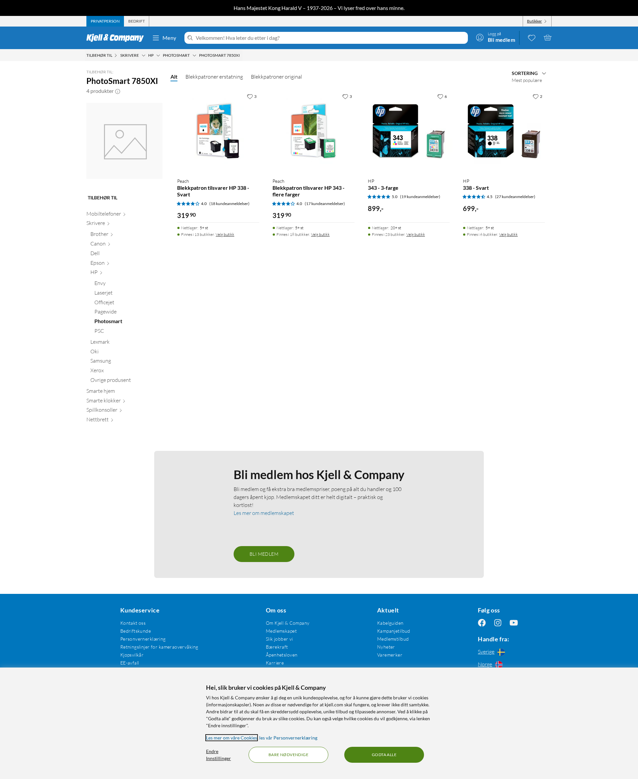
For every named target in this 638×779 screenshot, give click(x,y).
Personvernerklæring (143, 639)
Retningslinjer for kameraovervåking (159, 647)
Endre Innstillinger (218, 754)
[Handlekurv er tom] (548, 37)
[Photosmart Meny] (194, 55)
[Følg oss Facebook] (482, 623)
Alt (173, 76)
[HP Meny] (158, 55)
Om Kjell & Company (288, 623)
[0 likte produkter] (532, 37)
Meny (169, 38)
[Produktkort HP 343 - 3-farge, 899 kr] (409, 131)
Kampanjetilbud (393, 631)
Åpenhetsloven (281, 655)
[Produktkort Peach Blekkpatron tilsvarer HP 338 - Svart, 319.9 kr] (218, 131)
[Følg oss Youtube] (514, 623)
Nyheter (386, 647)
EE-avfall (129, 663)
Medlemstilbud (393, 639)
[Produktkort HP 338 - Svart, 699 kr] (504, 131)
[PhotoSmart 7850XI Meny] (242, 55)
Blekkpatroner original (276, 76)
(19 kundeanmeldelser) (420, 196)
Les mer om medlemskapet (264, 513)
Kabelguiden (390, 623)
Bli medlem (264, 554)
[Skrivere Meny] (143, 55)
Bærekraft (277, 647)
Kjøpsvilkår (132, 655)
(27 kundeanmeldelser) (515, 196)
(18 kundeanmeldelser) (229, 203)
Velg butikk (225, 234)
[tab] (105, 21)
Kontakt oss (133, 623)
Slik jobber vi (279, 639)
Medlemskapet (281, 631)
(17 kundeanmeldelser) (325, 203)
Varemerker (389, 655)
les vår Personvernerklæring (288, 738)
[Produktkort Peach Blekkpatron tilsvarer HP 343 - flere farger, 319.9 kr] (313, 131)
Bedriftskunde (135, 631)
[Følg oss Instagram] (498, 623)
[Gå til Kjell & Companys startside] (117, 38)
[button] (118, 91)
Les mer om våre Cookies (231, 738)
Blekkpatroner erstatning (214, 76)
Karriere (275, 663)
